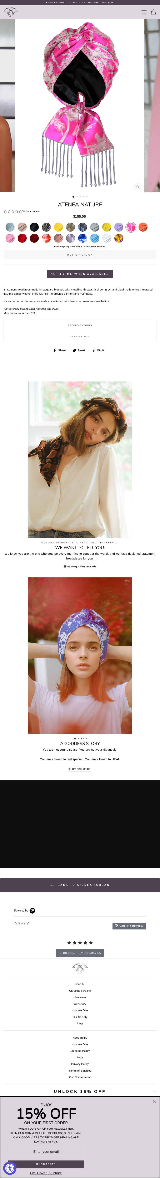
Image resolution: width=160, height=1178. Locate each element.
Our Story (80, 1003)
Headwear (80, 997)
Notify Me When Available (80, 273)
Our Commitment (80, 1077)
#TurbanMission (79, 768)
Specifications (80, 325)
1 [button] (73, 197)
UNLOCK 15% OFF (80, 1091)
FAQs (79, 1057)
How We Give (80, 1010)
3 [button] (81, 197)
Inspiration (80, 336)
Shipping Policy (80, 1050)
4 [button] (84, 197)
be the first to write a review (80, 953)
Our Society (80, 1017)
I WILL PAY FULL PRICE (46, 1173)
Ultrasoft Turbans (80, 990)
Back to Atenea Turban (83, 885)
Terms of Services (80, 1070)
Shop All (80, 984)
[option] (80, 2)
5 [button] (87, 197)
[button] (129, 926)
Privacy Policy (80, 1064)
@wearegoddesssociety (80, 566)
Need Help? (80, 1037)
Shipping (64, 246)
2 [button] (77, 197)
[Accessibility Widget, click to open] (9, 1168)
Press (80, 1023)
